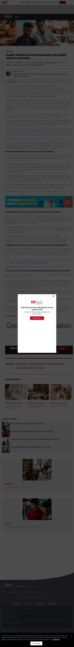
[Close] (71, 636)
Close (53, 296)
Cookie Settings (36, 643)
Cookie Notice (56, 639)
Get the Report (37, 318)
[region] (37, 640)
